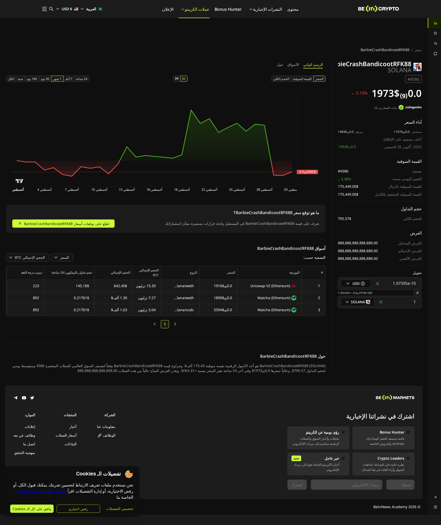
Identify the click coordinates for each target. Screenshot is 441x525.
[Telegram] (15, 398)
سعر (418, 49)
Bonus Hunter (228, 9)
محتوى (293, 9)
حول (280, 64)
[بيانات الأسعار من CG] (410, 108)
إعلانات (30, 426)
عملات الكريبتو (197, 9)
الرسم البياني (313, 64)
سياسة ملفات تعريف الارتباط (42, 491)
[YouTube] (24, 398)
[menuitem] (434, 23)
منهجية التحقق (24, 452)
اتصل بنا (29, 443)
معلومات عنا (106, 426)
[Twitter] (32, 398)
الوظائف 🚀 (106, 435)
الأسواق (293, 64)
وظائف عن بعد (24, 435)
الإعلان (168, 9)
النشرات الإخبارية (267, 9)
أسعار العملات (66, 435)
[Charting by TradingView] (19, 181)
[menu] (434, 38)
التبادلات (71, 443)
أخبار (73, 426)
